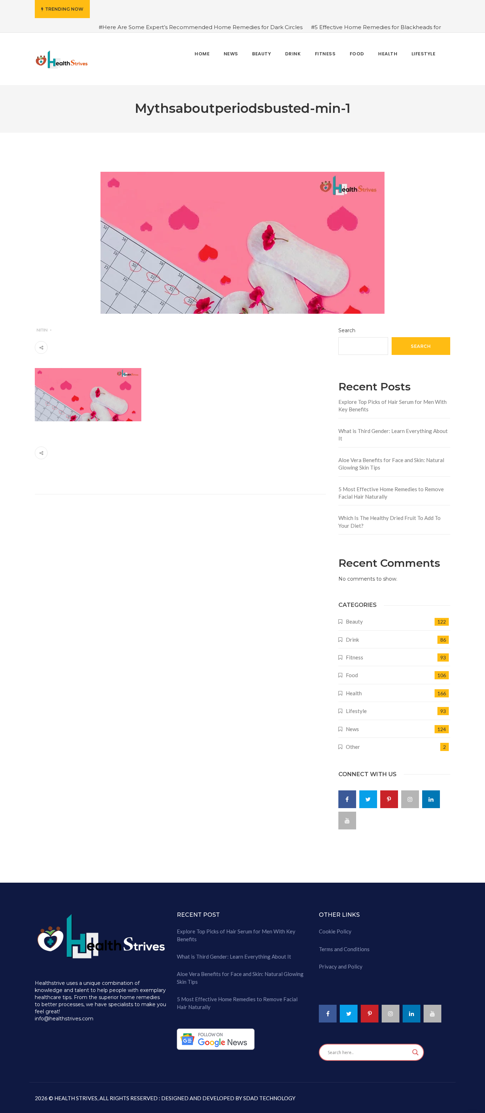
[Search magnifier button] (415, 1052)
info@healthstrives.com (64, 1018)
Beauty (354, 621)
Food (352, 675)
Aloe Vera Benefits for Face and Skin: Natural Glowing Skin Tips (391, 464)
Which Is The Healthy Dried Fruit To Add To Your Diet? (389, 521)
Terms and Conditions (344, 949)
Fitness (354, 657)
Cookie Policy (335, 931)
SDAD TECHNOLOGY (268, 1098)
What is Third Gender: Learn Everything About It (393, 435)
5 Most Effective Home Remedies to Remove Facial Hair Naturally (391, 493)
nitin (42, 330)
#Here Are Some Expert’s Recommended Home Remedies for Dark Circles (201, 27)
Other (353, 747)
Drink (352, 639)
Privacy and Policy (341, 966)
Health (354, 693)
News (352, 729)
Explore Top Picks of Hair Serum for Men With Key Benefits (392, 405)
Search (346, 330)
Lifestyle (356, 711)
